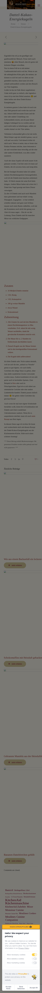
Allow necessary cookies (16, 955)
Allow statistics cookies (15, 959)
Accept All (34, 988)
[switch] (34, 954)
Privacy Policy (23, 948)
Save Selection (21, 988)
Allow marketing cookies (16, 963)
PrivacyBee (22, 974)
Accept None (8, 988)
